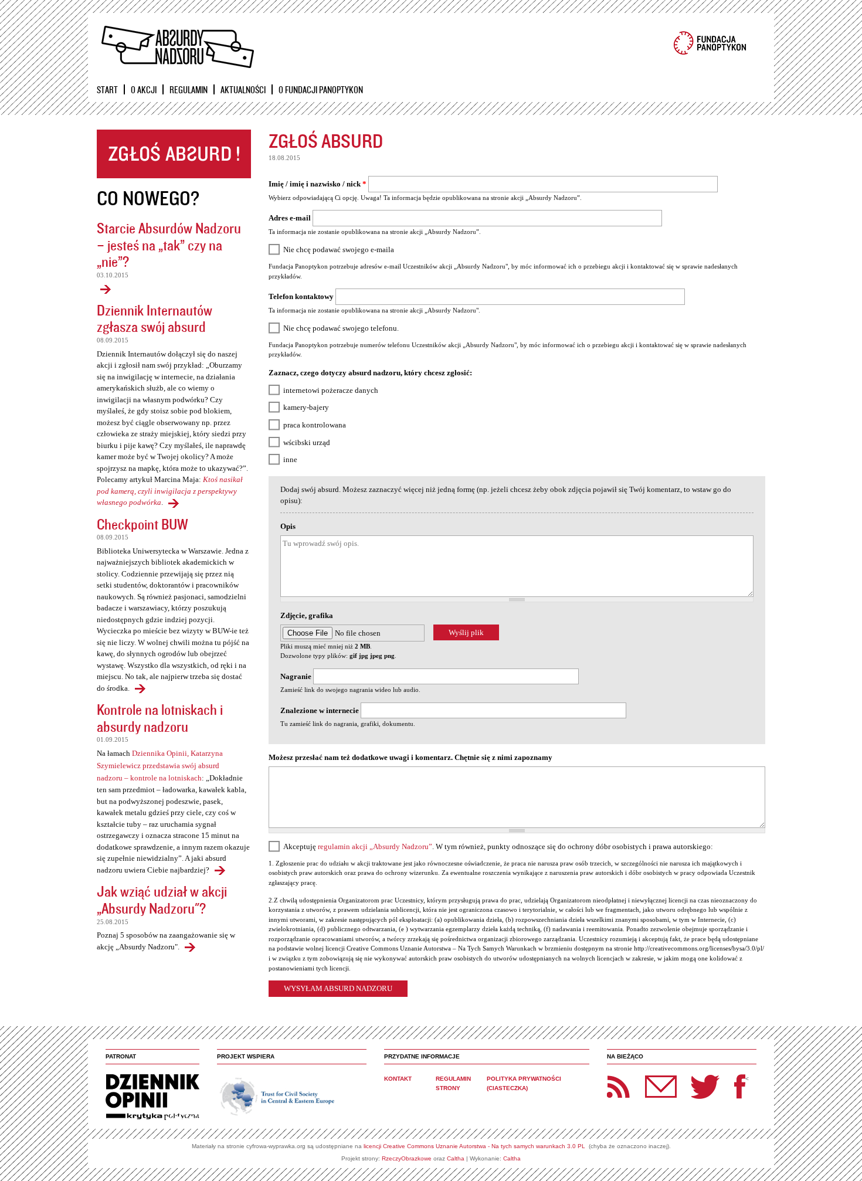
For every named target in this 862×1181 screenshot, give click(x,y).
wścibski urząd (306, 442)
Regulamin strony (453, 1083)
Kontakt (398, 1078)
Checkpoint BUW (142, 524)
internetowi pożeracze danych (330, 390)
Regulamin (188, 90)
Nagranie (295, 676)
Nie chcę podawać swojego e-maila (338, 249)
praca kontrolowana (314, 424)
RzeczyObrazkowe (407, 1158)
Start (107, 90)
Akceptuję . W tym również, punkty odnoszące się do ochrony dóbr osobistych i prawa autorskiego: (498, 846)
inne (290, 459)
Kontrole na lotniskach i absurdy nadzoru (160, 718)
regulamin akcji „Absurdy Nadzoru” (375, 846)
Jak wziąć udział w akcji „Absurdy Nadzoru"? (162, 899)
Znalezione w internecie (319, 710)
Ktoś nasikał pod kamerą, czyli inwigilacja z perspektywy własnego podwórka (170, 491)
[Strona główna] (177, 47)
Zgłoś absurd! (174, 154)
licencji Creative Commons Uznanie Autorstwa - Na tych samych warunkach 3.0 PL (474, 1146)
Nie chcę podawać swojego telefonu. (341, 328)
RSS (618, 1086)
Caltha (455, 1158)
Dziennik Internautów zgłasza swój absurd (154, 318)
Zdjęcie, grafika (306, 615)
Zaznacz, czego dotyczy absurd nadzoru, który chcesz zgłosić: (370, 372)
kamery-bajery (306, 407)
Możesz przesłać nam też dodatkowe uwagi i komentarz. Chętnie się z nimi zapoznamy (410, 757)
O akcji (144, 90)
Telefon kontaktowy (301, 296)
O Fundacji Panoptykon (321, 90)
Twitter (705, 1086)
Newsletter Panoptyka (645, 1078)
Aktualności (243, 90)
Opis (288, 526)
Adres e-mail (290, 217)
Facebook (739, 1086)
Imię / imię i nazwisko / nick (317, 183)
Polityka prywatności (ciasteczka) (524, 1083)
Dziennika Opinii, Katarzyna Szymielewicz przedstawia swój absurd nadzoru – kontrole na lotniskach (160, 765)
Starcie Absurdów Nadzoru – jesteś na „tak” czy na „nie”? (169, 244)
